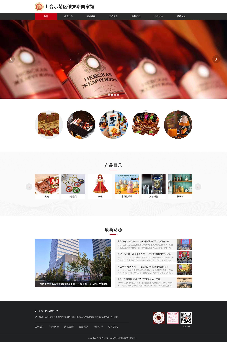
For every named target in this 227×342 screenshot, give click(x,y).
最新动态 (136, 16)
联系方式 (181, 16)
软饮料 (180, 196)
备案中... (133, 338)
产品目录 (113, 16)
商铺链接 (91, 16)
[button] (109, 95)
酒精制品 (153, 196)
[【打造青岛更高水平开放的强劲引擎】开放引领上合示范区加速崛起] (73, 263)
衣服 (100, 196)
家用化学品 (127, 196)
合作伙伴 (158, 16)
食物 (47, 196)
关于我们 (68, 16)
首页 (46, 16)
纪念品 (73, 196)
